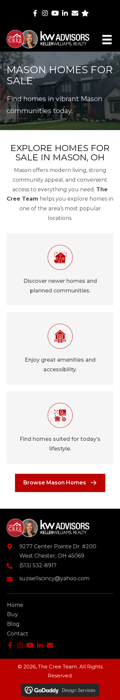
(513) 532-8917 (38, 565)
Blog (13, 624)
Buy (12, 614)
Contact (17, 633)
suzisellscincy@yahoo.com (54, 578)
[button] (35, 13)
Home (15, 605)
